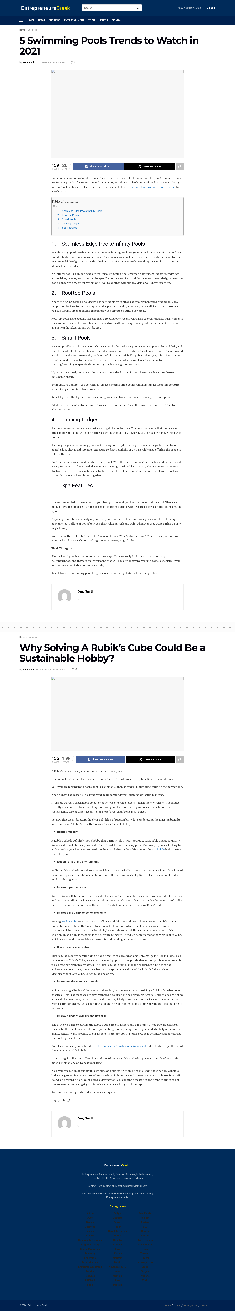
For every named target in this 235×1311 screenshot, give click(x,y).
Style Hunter (145, 1244)
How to (117, 1240)
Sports (145, 1231)
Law (117, 1249)
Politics (117, 1284)
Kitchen (117, 1244)
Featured (90, 1276)
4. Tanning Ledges (68, 223)
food (90, 1284)
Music (117, 1262)
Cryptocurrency (90, 1244)
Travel (145, 1258)
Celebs (90, 1235)
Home (30, 20)
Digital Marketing (90, 1249)
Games (118, 1222)
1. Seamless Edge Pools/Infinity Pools (79, 211)
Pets (117, 1280)
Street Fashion (145, 1240)
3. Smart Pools (66, 219)
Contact (205, 1305)
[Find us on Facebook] (215, 20)
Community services (90, 1240)
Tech (91, 20)
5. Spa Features (67, 227)
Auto (90, 1217)
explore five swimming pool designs (153, 187)
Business (54, 20)
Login (212, 8)
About (177, 1305)
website (145, 1276)
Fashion (90, 1271)
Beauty (90, 1222)
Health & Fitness (117, 1231)
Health (103, 20)
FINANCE (90, 1280)
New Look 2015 (117, 1267)
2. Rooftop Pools (68, 215)
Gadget (117, 1213)
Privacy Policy (190, 1305)
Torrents (145, 1253)
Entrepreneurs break (90, 1267)
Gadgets (117, 1217)
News (41, 20)
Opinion (116, 20)
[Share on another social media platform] (180, 166)
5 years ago (46, 62)
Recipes (145, 1217)
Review (145, 1222)
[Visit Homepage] (47, 8)
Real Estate (145, 1213)
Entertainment (74, 20)
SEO (145, 1226)
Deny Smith (28, 62)
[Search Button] (138, 7)
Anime (90, 1213)
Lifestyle (117, 1253)
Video (145, 1267)
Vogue (145, 1271)
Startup (145, 1235)
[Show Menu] (21, 20)
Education (33, 637)
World (145, 1280)
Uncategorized (145, 1262)
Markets (117, 1258)
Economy (90, 1253)
